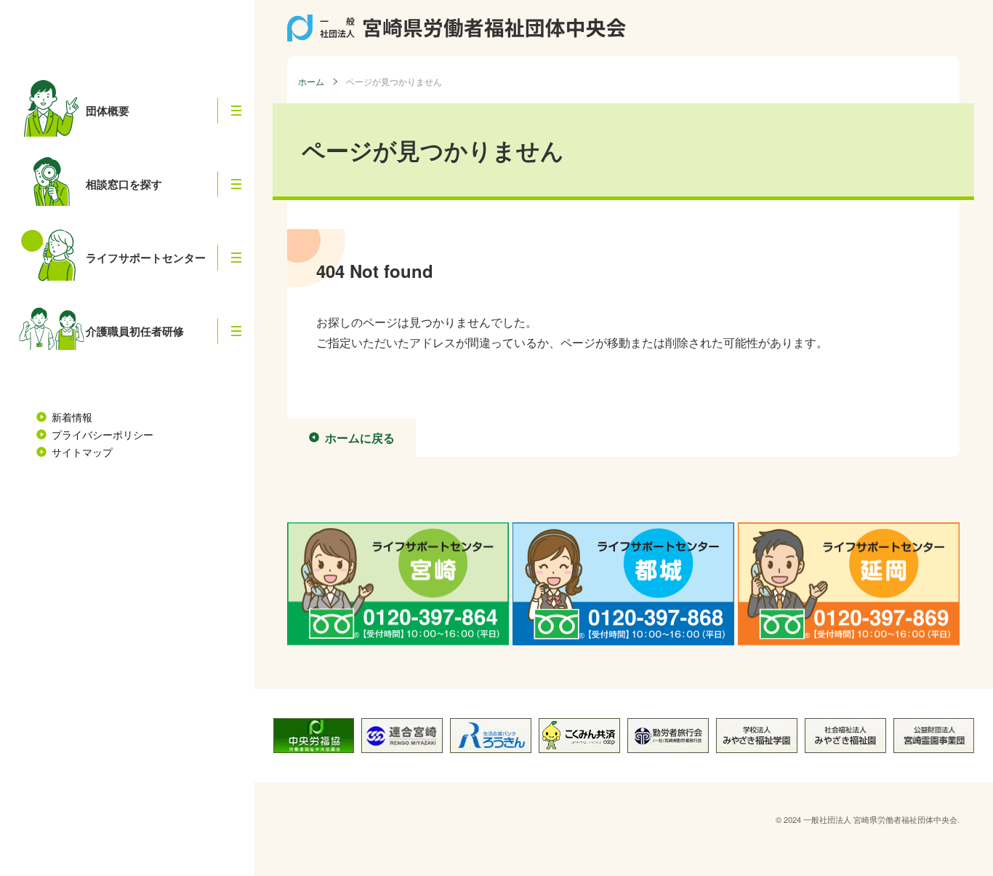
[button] (236, 111)
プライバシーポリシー (102, 434)
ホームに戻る (360, 437)
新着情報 (72, 417)
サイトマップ (82, 452)
